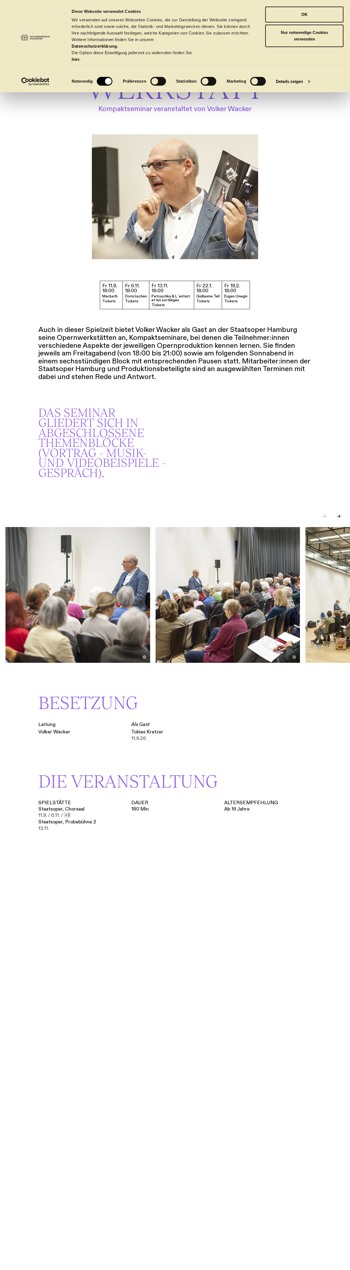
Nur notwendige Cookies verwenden (304, 35)
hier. (76, 59)
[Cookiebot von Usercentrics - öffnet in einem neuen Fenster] (35, 81)
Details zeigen (289, 81)
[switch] (158, 81)
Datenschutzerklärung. (95, 46)
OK (304, 14)
